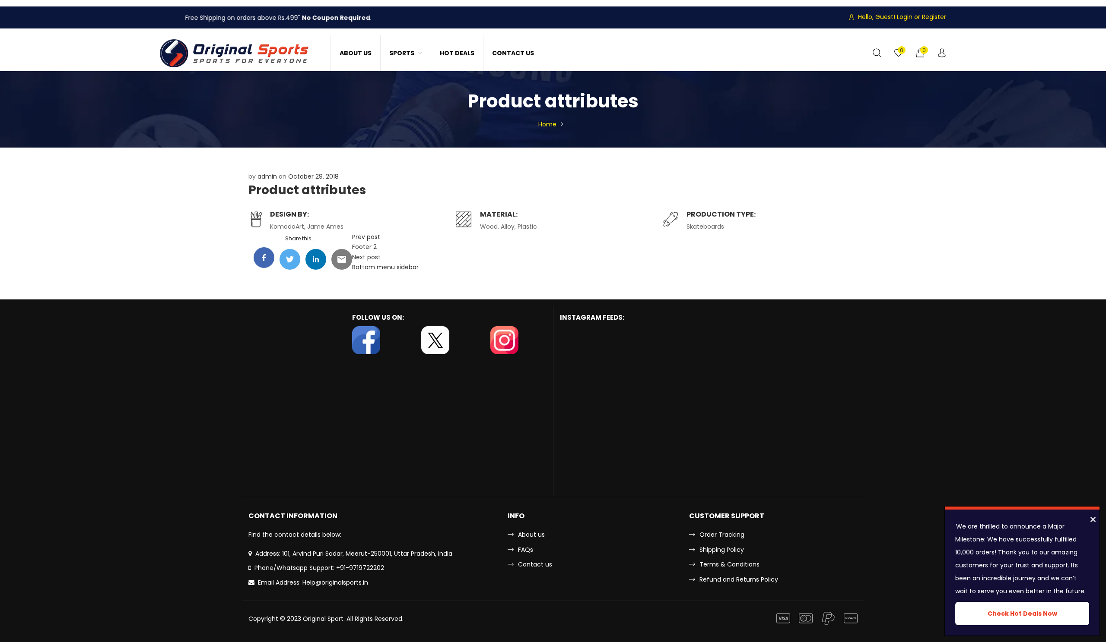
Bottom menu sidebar (385, 267)
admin (267, 176)
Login (904, 17)
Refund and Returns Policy (738, 579)
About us (531, 534)
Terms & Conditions (729, 564)
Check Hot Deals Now (1022, 613)
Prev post (366, 237)
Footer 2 (364, 246)
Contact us (535, 564)
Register (934, 17)
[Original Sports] (234, 53)
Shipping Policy (721, 549)
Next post (366, 257)
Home (547, 124)
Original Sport (323, 618)
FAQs (525, 549)
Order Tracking (721, 534)
